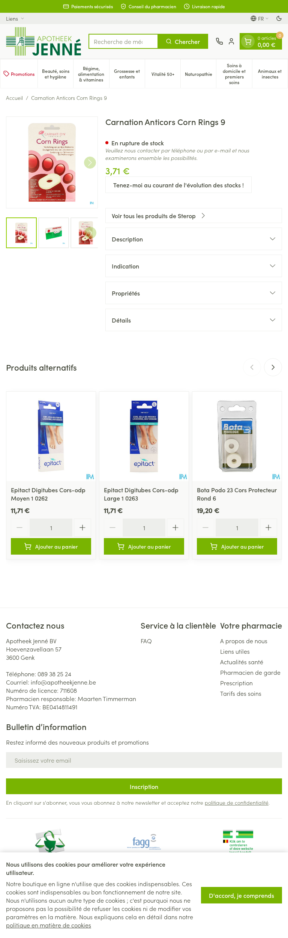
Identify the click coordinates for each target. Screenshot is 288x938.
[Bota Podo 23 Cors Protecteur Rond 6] (237, 436)
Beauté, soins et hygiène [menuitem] (57, 74)
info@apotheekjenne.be (63, 682)
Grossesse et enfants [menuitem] (129, 74)
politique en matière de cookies (48, 925)
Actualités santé (241, 662)
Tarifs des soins (240, 693)
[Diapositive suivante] (273, 367)
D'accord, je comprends (241, 895)
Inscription (144, 786)
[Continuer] (90, 163)
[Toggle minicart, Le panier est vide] (248, 41)
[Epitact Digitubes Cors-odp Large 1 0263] (144, 436)
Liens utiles (235, 651)
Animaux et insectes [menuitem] (273, 74)
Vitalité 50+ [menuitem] (166, 75)
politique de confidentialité (236, 802)
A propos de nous (243, 640)
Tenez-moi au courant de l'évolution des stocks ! (178, 185)
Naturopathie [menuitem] (200, 75)
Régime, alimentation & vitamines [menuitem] (93, 74)
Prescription (236, 683)
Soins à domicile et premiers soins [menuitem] (237, 73)
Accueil (14, 97)
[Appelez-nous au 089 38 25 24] (219, 41)
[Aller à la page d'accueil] (43, 41)
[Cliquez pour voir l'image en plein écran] (52, 162)
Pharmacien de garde (250, 672)
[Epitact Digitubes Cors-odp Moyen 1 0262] (51, 436)
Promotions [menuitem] (22, 74)
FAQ (146, 640)
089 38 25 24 (54, 674)
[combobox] (123, 41)
